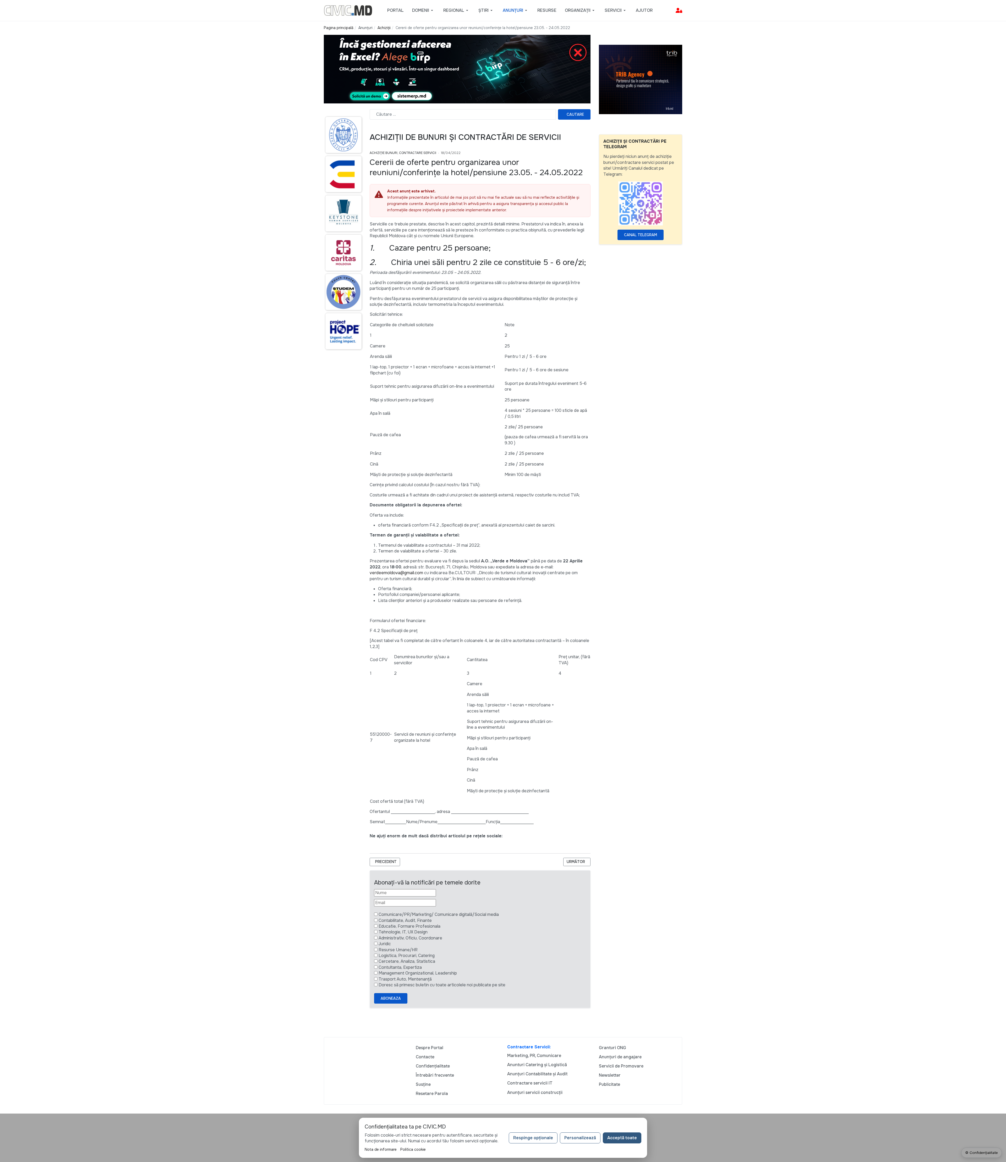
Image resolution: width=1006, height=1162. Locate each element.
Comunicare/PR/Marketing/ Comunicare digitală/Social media (439, 914)
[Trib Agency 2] (640, 79)
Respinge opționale (533, 1138)
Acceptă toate (622, 1138)
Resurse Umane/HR (398, 950)
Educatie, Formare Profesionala (409, 926)
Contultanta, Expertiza (400, 967)
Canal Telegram (640, 235)
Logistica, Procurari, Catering (407, 955)
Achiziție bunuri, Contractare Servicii (403, 153)
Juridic (385, 944)
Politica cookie (413, 1149)
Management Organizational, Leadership (418, 973)
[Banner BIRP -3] (457, 68)
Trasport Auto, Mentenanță (405, 979)
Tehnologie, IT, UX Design (403, 932)
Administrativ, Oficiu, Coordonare (410, 938)
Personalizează (580, 1138)
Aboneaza (391, 998)
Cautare (575, 114)
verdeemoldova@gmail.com (396, 573)
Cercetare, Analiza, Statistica (407, 961)
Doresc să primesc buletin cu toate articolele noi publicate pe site (442, 985)
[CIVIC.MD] (348, 10)
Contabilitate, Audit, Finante (405, 920)
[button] (423, 10)
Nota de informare (381, 1149)
